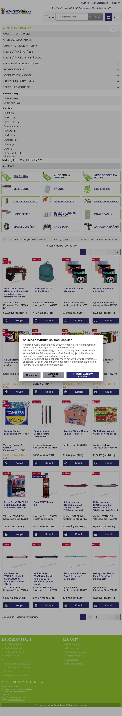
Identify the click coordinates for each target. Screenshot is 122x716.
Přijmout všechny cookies (83, 375)
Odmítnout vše (53, 375)
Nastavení (31, 375)
